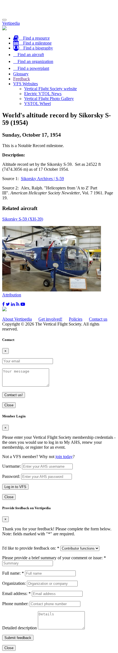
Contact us (98, 319)
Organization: (14, 583)
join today (64, 456)
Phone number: (15, 603)
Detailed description (19, 628)
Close (8, 405)
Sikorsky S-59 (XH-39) (22, 219)
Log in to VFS (15, 487)
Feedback (21, 78)
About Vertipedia (17, 319)
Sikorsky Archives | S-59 (42, 178)
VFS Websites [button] (25, 83)
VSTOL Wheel (37, 103)
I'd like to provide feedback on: (30, 548)
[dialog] (59, 457)
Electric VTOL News (42, 93)
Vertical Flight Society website (50, 88)
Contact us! (13, 395)
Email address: (16, 593)
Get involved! (50, 319)
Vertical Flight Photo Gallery (49, 98)
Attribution (11, 295)
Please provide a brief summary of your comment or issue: (54, 557)
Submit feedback (17, 638)
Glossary (21, 73)
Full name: (13, 573)
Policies (75, 319)
